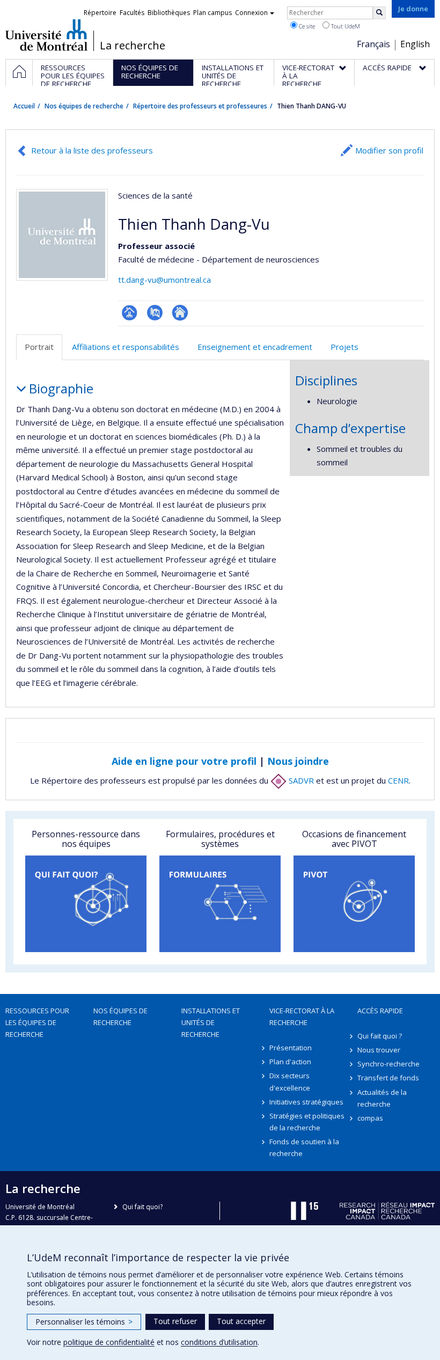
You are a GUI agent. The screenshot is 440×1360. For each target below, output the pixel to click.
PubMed (154, 312)
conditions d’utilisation (219, 1342)
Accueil (24, 106)
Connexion (251, 12)
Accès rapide (380, 1010)
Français (373, 44)
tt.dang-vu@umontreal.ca (164, 279)
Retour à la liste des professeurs (92, 150)
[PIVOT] (354, 904)
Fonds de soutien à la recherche (304, 1147)
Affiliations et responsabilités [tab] (125, 346)
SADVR (300, 780)
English (415, 44)
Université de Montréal (46, 35)
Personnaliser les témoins (84, 1322)
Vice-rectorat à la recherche (301, 1016)
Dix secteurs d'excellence (289, 1081)
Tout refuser (175, 1321)
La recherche (132, 45)
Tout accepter (241, 1321)
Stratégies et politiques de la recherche (306, 1121)
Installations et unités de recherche (210, 1022)
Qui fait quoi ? (379, 1036)
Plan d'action (290, 1061)
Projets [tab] (344, 346)
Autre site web (180, 312)
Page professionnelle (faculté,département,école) (129, 312)
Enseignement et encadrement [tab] (254, 346)
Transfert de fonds (388, 1078)
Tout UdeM (344, 26)
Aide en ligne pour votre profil (184, 761)
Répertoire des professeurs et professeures (200, 106)
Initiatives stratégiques (306, 1102)
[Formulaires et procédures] (220, 904)
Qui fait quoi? (142, 1206)
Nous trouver (378, 1050)
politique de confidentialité (109, 1342)
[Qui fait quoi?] (86, 904)
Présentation (290, 1047)
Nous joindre (298, 761)
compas (370, 1118)
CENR (398, 780)
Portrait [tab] (39, 346)
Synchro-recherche (388, 1064)
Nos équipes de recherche (84, 106)
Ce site (306, 26)
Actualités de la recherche (382, 1098)
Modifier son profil (389, 150)
